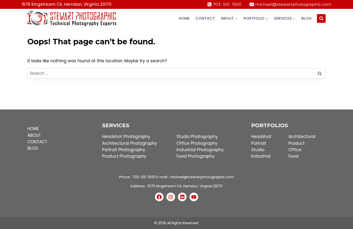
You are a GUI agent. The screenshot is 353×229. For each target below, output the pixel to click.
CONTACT (37, 142)
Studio (257, 150)
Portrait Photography (123, 150)
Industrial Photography (200, 150)
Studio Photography (197, 136)
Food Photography (195, 156)
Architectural (301, 136)
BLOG (32, 148)
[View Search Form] (321, 18)
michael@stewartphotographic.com (202, 177)
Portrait (258, 143)
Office (294, 150)
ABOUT (34, 135)
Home (184, 18)
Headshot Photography (126, 136)
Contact (205, 18)
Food (293, 156)
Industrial (260, 156)
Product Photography (124, 156)
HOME (33, 129)
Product (296, 143)
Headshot (261, 136)
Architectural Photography (129, 143)
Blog (306, 18)
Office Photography (197, 143)
